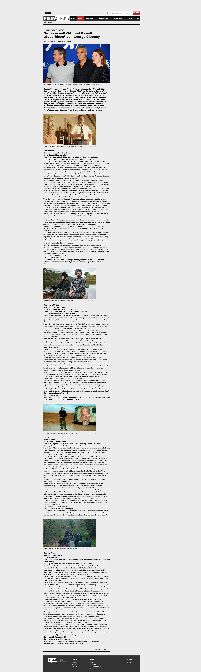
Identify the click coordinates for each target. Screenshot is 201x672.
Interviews (118, 18)
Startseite (48, 23)
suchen (136, 13)
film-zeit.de (93, 664)
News (80, 18)
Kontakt (76, 659)
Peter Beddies (66, 41)
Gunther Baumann (54, 41)
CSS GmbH (93, 668)
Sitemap (74, 666)
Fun (137, 18)
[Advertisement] (94, 5)
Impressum (75, 662)
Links (92, 659)
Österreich (103, 18)
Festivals (89, 18)
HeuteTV (92, 662)
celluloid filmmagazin (96, 666)
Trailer (130, 18)
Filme (73, 18)
